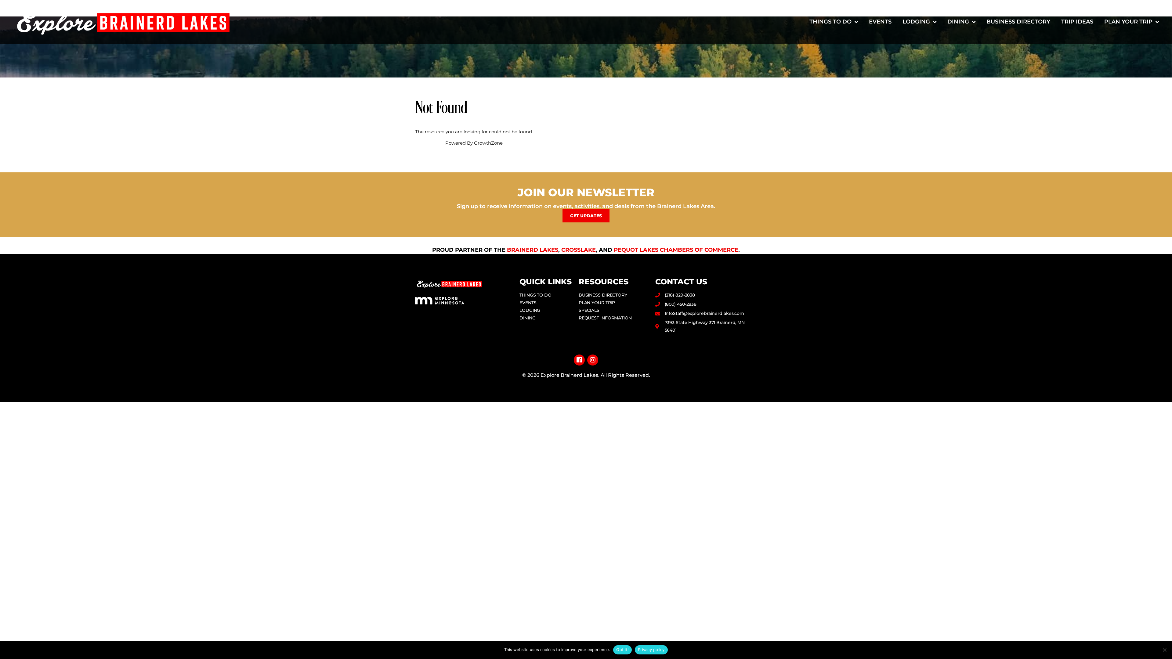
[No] (1164, 650)
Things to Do (830, 21)
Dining (958, 21)
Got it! (622, 649)
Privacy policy (651, 649)
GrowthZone (488, 143)
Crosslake (578, 250)
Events (880, 21)
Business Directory (1018, 21)
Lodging (916, 21)
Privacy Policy (586, 385)
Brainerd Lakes (532, 250)
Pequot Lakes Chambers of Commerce (676, 250)
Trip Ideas (1077, 21)
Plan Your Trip (1128, 21)
